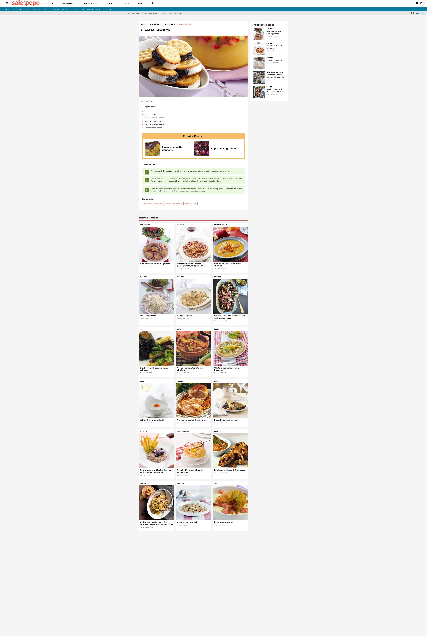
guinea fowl (271, 29)
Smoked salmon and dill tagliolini (230, 574)
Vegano (76, 9)
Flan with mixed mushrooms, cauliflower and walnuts (154, 625)
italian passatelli (147, 535)
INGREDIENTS (90, 3)
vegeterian (159, 203)
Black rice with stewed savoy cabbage (154, 369)
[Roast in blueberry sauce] (230, 400)
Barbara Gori (148, 199)
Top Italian (154, 24)
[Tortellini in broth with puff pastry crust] (193, 450)
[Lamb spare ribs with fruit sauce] (230, 450)
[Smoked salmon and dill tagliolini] (230, 554)
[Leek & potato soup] (230, 502)
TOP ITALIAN (67, 3)
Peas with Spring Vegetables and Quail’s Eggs (193, 625)
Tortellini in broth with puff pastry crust (190, 471)
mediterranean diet (274, 72)
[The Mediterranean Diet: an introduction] (259, 77)
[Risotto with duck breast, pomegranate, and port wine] (259, 48)
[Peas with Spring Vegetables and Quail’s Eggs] (193, 604)
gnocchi (180, 483)
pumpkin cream (220, 225)
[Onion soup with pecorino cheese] (193, 554)
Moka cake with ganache (172, 148)
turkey (180, 381)
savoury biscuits (191, 203)
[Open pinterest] (420, 3)
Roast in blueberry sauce (226, 420)
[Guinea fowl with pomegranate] (259, 34)
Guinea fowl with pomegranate (273, 32)
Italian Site (419, 13)
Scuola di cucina (87, 9)
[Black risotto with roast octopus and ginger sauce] (259, 92)
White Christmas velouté (152, 420)
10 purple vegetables (224, 148)
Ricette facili (66, 9)
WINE (109, 3)
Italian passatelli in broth (152, 574)
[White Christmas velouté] (156, 400)
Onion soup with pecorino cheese (193, 574)
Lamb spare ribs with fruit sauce (229, 470)
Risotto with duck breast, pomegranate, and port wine (274, 47)
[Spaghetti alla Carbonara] (230, 604)
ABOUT (141, 3)
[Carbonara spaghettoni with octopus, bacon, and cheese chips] (156, 502)
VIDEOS (126, 3)
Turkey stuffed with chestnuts (191, 420)
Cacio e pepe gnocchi (187, 522)
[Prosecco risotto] (259, 63)
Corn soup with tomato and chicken (190, 369)
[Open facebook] (416, 3)
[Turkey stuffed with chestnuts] (193, 400)
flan (142, 585)
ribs (216, 431)
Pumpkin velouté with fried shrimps (227, 265)
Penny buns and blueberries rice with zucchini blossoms (155, 471)
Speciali (109, 9)
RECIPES (47, 3)
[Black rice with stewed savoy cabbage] (156, 348)
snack (168, 203)
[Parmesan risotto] (193, 296)
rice (141, 329)
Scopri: (8, 9)
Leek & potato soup (223, 522)
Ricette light (42, 9)
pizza (216, 329)
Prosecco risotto (274, 60)
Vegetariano (17, 9)
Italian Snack (169, 24)
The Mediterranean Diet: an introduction (275, 76)
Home (143, 24)
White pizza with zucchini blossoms (226, 369)
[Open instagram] (425, 3)
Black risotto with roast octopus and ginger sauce (274, 90)
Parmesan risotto (185, 316)
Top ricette (100, 9)
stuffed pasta (183, 431)
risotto (269, 43)
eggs (179, 585)
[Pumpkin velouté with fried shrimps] (230, 244)
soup (179, 329)
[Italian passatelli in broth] (156, 554)
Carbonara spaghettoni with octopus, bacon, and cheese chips (156, 523)
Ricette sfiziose (30, 9)
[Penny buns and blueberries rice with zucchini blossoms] (156, 450)
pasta (216, 535)
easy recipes (148, 203)
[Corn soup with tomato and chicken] (193, 348)
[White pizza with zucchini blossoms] (230, 348)
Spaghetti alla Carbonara (226, 624)
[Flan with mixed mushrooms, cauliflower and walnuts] (156, 604)
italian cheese (178, 203)
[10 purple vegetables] (201, 148)
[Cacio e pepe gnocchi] (193, 502)
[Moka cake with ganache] (152, 148)
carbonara (144, 483)
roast (216, 381)
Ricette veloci (54, 9)
